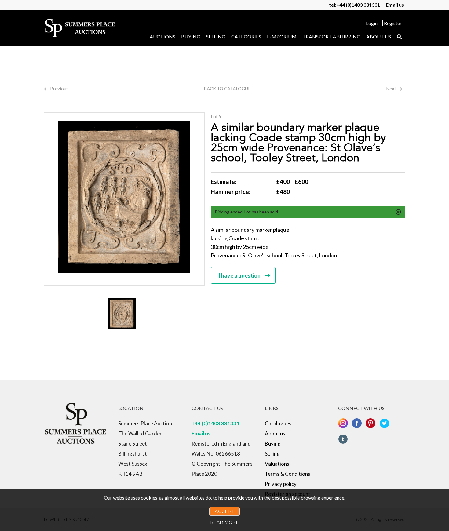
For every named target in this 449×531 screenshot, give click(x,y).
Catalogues (278, 423)
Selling (215, 36)
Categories (246, 36)
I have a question (239, 275)
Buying (190, 36)
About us (378, 36)
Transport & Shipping (331, 36)
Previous (59, 88)
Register (393, 23)
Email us (395, 5)
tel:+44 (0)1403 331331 (354, 5)
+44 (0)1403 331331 (215, 423)
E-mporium (282, 36)
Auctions (162, 36)
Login (372, 23)
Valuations (277, 463)
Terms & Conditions (287, 474)
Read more (224, 522)
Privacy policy (281, 484)
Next (391, 88)
